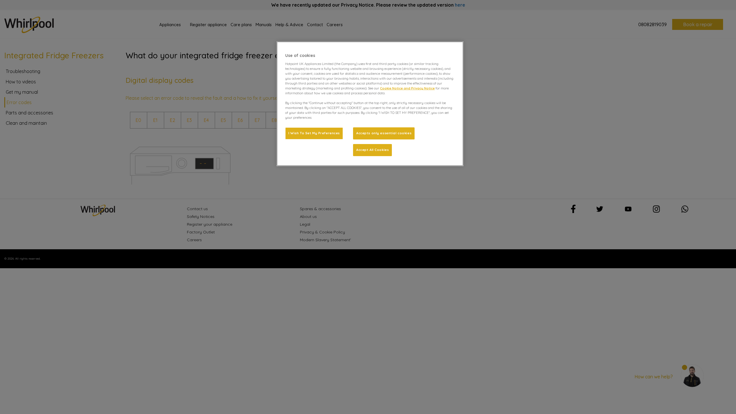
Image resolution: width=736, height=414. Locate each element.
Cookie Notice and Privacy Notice (407, 88)
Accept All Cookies (372, 150)
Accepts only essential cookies (383, 133)
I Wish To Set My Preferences (314, 133)
